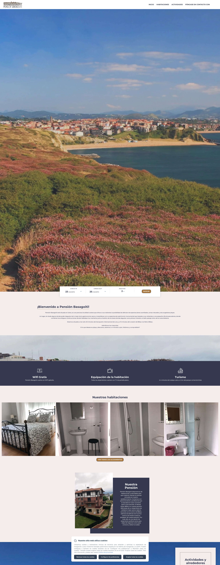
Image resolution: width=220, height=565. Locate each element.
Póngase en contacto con (197, 4)
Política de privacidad (106, 552)
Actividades (177, 4)
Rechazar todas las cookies (85, 557)
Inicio (151, 4)
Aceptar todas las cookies (134, 557)
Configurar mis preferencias (110, 557)
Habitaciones (162, 4)
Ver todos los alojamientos (110, 459)
